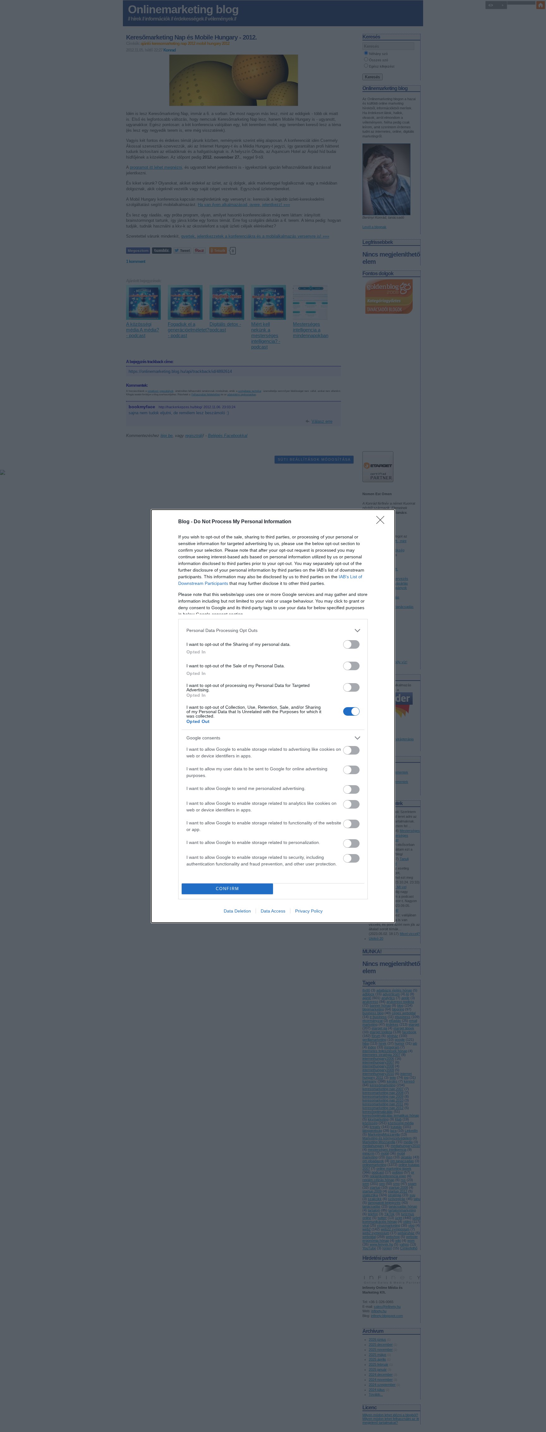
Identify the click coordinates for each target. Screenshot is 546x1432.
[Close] (382, 522)
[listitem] (273, 630)
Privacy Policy (309, 910)
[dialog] (273, 716)
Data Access (273, 910)
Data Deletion (237, 910)
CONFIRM (227, 888)
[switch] (351, 644)
